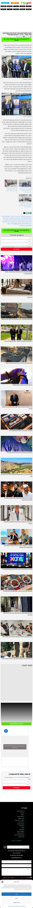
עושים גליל (21, 829)
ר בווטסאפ (16, 223)
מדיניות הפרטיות (18, 247)
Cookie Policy (22, 906)
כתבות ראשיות (20, 824)
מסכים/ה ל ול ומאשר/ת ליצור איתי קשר (16, 247)
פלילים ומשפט (20, 833)
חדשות (22, 815)
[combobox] (18, 847)
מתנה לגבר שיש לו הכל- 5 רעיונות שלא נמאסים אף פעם (20, 430)
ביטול (16, 898)
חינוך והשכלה (21, 818)
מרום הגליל (21, 826)
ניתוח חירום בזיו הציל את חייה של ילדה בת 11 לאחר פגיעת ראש (19, 452)
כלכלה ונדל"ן (21, 822)
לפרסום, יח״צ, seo (17, 840)
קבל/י (16, 894)
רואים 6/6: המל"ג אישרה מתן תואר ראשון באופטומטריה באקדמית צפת (17, 591)
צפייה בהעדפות (16, 902)
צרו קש (20, 223)
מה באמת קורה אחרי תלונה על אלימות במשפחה (22, 385)
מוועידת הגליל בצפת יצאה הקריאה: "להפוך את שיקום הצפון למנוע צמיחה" (17, 569)
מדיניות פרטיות (16, 777)
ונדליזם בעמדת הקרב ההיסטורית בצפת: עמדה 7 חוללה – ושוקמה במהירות (16, 658)
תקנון (24, 247)
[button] (2, 882)
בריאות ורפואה (20, 811)
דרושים (22, 813)
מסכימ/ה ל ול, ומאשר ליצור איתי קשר (16, 877)
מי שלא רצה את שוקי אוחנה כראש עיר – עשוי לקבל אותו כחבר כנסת (18, 341)
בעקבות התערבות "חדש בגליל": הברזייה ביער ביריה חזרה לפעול (19, 363)
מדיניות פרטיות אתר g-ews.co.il (14, 906)
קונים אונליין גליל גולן (19, 835)
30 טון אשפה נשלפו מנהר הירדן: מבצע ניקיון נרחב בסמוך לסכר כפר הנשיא (16, 319)
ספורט (22, 827)
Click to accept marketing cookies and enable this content (15, 746)
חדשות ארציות (20, 816)
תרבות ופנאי (21, 837)
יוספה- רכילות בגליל (19, 820)
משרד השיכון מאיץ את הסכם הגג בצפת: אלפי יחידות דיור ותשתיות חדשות (17, 636)
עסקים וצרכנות (20, 831)
